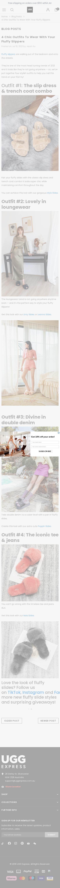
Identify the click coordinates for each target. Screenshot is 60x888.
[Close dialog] (58, 433)
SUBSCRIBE (45, 451)
